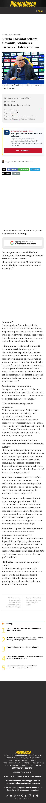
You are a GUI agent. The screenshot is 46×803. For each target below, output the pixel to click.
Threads (7, 173)
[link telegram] (22, 795)
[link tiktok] (26, 795)
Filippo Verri (10, 161)
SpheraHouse (27, 799)
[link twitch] (30, 795)
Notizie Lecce (14, 35)
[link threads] (33, 795)
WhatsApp (24, 169)
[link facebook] (11, 795)
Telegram (36, 169)
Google (15, 110)
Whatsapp (15, 116)
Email (17, 173)
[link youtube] (18, 795)
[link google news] (37, 795)
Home (4, 35)
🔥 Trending (7, 623)
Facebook (15, 113)
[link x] (7, 795)
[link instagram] (15, 795)
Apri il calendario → (23, 150)
